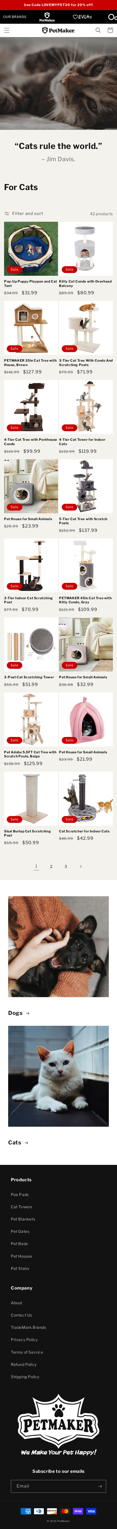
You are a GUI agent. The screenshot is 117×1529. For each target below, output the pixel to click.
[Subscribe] (100, 1486)
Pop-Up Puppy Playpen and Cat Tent (30, 283)
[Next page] (81, 867)
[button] (7, 30)
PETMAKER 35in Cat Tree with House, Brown (30, 362)
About (16, 1302)
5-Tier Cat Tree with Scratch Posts (83, 521)
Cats (14, 1142)
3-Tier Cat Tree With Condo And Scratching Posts (86, 362)
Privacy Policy (24, 1339)
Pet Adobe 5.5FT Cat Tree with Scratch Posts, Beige (30, 754)
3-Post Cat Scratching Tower (29, 677)
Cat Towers (21, 1206)
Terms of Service (27, 1352)
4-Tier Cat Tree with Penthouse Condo (30, 441)
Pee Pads (20, 1194)
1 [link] (36, 866)
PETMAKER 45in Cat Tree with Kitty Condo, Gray (85, 600)
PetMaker (63, 1521)
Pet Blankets (23, 1219)
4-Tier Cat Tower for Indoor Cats (82, 441)
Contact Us (21, 1315)
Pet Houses (21, 1256)
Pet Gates (20, 1231)
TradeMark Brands (28, 1327)
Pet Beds (19, 1243)
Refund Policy (24, 1364)
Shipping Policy (25, 1376)
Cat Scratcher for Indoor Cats (84, 831)
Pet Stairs (20, 1268)
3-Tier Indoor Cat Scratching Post (28, 600)
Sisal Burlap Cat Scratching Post (27, 833)
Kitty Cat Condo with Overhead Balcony (85, 283)
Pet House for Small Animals (28, 519)
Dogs (15, 1013)
